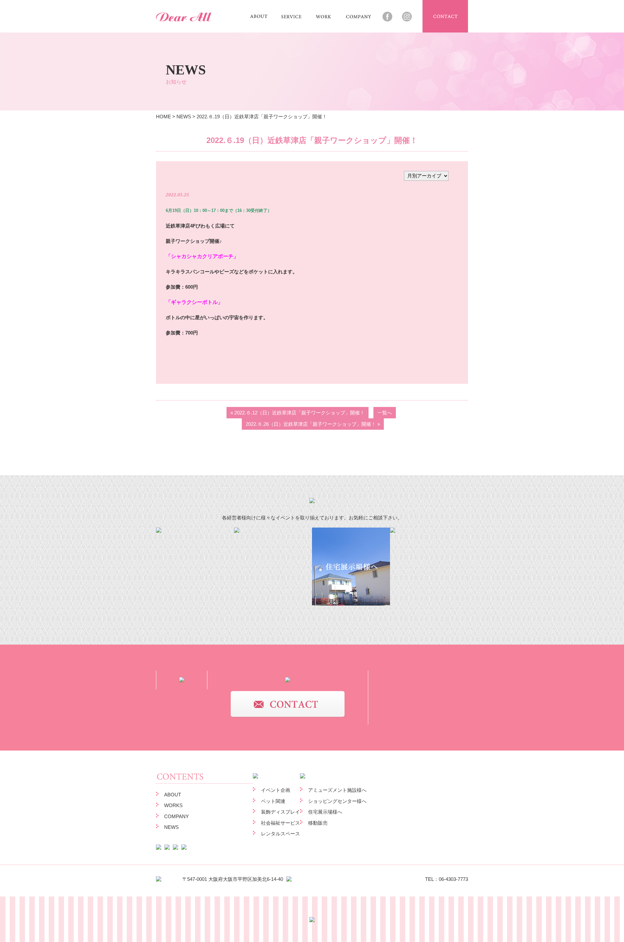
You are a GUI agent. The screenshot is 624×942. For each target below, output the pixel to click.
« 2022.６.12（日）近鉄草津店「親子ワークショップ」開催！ (297, 412)
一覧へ (384, 412)
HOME (163, 116)
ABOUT (172, 794)
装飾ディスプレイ (280, 812)
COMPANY (176, 816)
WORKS (173, 805)
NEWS (183, 116)
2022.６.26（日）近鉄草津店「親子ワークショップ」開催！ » (313, 424)
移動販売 (318, 823)
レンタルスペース (280, 833)
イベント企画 (275, 790)
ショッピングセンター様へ (337, 801)
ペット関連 (273, 801)
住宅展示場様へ (325, 812)
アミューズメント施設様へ (337, 790)
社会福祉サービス (280, 823)
